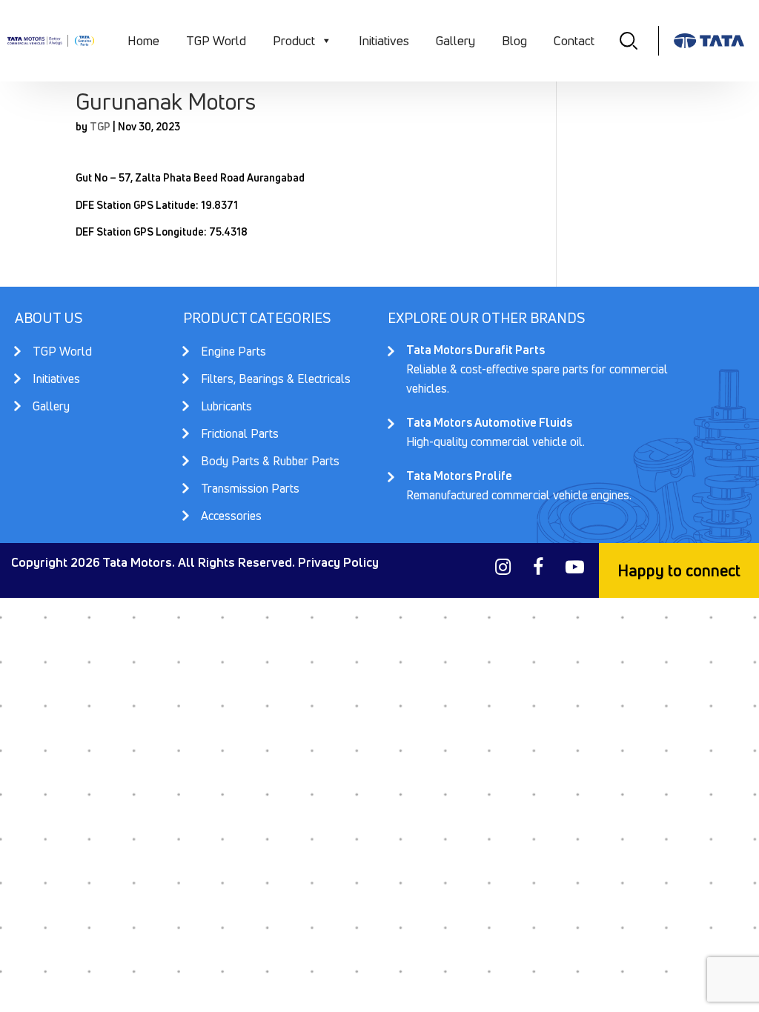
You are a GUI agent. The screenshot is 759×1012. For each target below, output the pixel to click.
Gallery (455, 40)
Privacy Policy (338, 561)
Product (294, 40)
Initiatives (384, 40)
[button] (325, 41)
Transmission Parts (250, 489)
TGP (100, 126)
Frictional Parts (240, 435)
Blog (514, 40)
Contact (574, 40)
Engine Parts (233, 352)
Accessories (231, 515)
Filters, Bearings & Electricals (276, 380)
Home (143, 40)
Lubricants (226, 407)
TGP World (216, 40)
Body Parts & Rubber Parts (270, 462)
